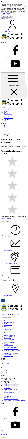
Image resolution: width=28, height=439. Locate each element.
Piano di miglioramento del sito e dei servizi (14, 400)
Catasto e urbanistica (9, 342)
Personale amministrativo (10, 327)
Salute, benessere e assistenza (11, 353)
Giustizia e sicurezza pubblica (11, 349)
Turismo (6, 343)
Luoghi (5, 370)
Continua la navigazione (6, 16)
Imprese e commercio (9, 339)
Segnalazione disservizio (10, 390)
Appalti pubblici (8, 340)
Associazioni (7, 119)
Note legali (6, 397)
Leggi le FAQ (7, 388)
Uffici (5, 323)
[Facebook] (4, 126)
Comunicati (6, 363)
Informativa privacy (8, 396)
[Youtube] (4, 127)
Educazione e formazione (10, 347)
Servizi (5, 134)
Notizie (5, 362)
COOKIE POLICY (5, 14)
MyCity (4, 437)
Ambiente (6, 351)
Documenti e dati (8, 329)
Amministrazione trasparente (11, 394)
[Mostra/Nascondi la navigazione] (13, 78)
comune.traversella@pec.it (10, 385)
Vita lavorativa (7, 338)
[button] (8, 109)
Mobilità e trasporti (8, 345)
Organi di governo (8, 320)
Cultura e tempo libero (9, 336)
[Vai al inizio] (1, 298)
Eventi (5, 372)
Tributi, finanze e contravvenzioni (12, 350)
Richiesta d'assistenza (9, 392)
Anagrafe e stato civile (9, 335)
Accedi (2, 130)
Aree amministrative (9, 322)
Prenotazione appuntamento (10, 389)
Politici (5, 326)
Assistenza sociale (8, 118)
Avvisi (5, 364)
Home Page (6, 133)
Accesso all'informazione (10, 116)
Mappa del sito (4, 434)
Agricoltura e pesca (8, 356)
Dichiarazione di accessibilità (11, 399)
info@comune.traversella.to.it (11, 384)
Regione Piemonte (5, 18)
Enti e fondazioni (8, 325)
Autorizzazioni (7, 354)
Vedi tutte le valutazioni (6, 218)
